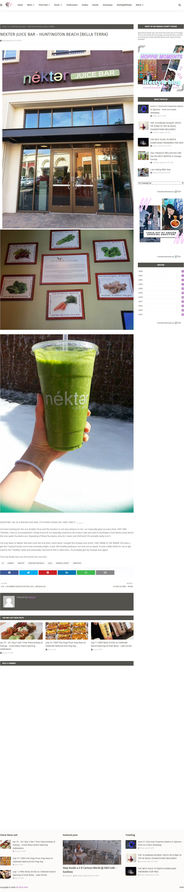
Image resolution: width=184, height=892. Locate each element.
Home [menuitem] (20, 5)
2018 (161, 297)
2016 (161, 306)
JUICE (50, 563)
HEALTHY (21, 563)
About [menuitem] (138, 5)
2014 (161, 314)
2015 (161, 310)
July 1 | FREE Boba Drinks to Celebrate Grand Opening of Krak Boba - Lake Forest (111, 644)
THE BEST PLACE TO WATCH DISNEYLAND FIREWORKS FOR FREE (166, 141)
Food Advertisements (164, 191)
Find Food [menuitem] (43, 5)
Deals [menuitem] (57, 5)
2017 (161, 301)
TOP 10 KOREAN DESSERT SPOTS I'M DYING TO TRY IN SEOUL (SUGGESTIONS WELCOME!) (165, 126)
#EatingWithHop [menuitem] (124, 5)
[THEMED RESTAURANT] (92, 852)
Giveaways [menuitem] (108, 5)
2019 (161, 293)
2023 (161, 280)
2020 (161, 288)
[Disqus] (67, 702)
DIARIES (11, 563)
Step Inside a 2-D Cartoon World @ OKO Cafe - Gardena (89, 869)
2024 (161, 275)
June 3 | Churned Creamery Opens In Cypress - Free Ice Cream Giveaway (166, 109)
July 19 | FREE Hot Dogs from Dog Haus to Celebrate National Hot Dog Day (66, 644)
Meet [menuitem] (29, 5)
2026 (161, 271)
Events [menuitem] (95, 5)
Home (4, 27)
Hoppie (31, 597)
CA (9, 27)
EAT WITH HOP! (22, 887)
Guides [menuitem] (85, 5)
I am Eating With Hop (160, 169)
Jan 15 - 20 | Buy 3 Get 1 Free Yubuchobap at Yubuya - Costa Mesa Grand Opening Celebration (21, 645)
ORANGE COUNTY (62, 563)
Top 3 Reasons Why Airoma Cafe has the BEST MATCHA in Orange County (165, 156)
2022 (161, 284)
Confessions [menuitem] (71, 5)
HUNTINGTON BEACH (36, 563)
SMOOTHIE (77, 563)
